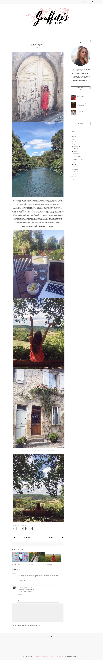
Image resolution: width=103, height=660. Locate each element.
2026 (73, 129)
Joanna (20, 587)
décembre (76, 144)
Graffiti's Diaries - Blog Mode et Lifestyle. (48, 656)
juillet (75, 161)
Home (10, 1)
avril (75, 166)
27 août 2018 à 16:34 (27, 572)
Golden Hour (76, 158)
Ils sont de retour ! (81, 96)
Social (13, 1)
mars (75, 168)
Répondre (20, 582)
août (75, 151)
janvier (75, 171)
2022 (73, 136)
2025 (73, 131)
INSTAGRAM (34, 451)
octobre (75, 148)
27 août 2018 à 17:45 (27, 587)
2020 (73, 139)
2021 (73, 138)
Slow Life (23, 525)
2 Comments (37, 47)
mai (74, 164)
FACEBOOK (51, 451)
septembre (76, 150)
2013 (73, 179)
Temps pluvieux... (81, 111)
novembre (76, 146)
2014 (73, 178)
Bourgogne (18, 525)
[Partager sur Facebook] (18, 528)
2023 (73, 134)
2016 (73, 174)
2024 (73, 133)
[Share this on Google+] (26, 528)
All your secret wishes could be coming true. (83, 104)
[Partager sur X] (22, 528)
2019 (73, 141)
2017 (73, 173)
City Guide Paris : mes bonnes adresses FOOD (80, 155)
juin (74, 162)
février (75, 169)
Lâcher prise (76, 153)
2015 (73, 176)
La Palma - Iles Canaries (78, 159)
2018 (73, 143)
